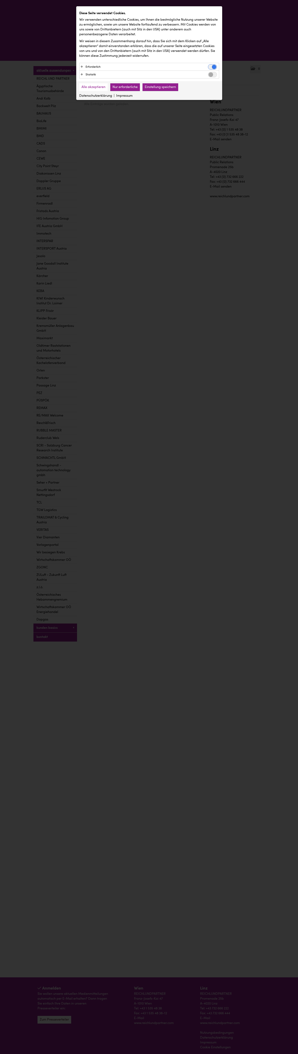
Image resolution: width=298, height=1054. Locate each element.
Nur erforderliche (125, 87)
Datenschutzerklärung (95, 96)
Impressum (124, 96)
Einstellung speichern (160, 87)
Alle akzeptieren (93, 87)
